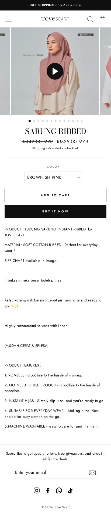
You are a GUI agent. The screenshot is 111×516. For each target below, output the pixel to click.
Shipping (38, 148)
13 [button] (82, 121)
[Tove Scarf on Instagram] (37, 490)
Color (53, 167)
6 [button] (52, 121)
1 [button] (30, 121)
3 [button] (39, 121)
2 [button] (34, 121)
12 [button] (78, 121)
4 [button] (43, 121)
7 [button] (56, 121)
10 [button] (69, 121)
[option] (55, 5)
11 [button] (73, 121)
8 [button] (60, 121)
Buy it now (55, 211)
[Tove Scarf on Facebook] (48, 490)
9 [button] (65, 121)
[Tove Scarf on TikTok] (70, 490)
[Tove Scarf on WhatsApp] (59, 490)
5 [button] (47, 121)
